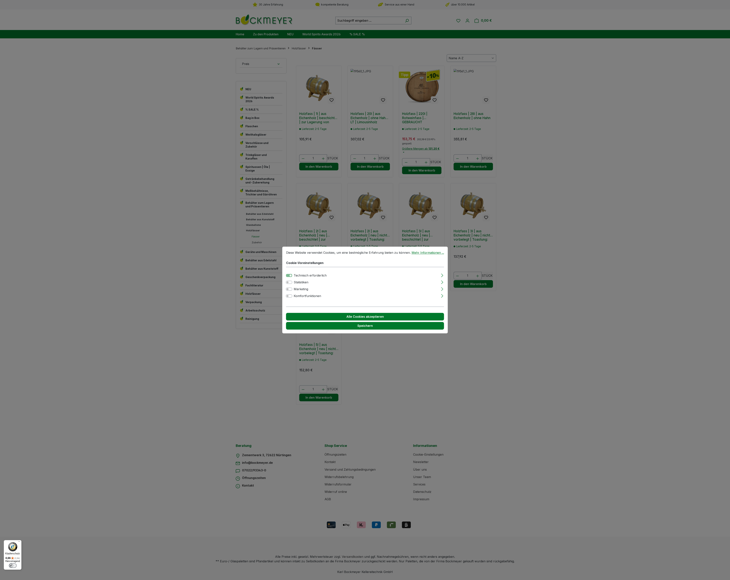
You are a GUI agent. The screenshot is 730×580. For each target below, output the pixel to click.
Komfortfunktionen (307, 296)
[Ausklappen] (442, 275)
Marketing (301, 289)
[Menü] (19, 542)
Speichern (365, 326)
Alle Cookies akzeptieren (365, 317)
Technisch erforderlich (310, 275)
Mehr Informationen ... (428, 252)
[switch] (289, 282)
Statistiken (301, 282)
